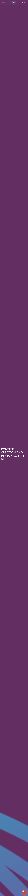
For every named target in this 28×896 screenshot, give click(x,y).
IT (22, 2)
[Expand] (24, 892)
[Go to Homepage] (14, 3)
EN (25, 2)
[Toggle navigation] (3, 2)
